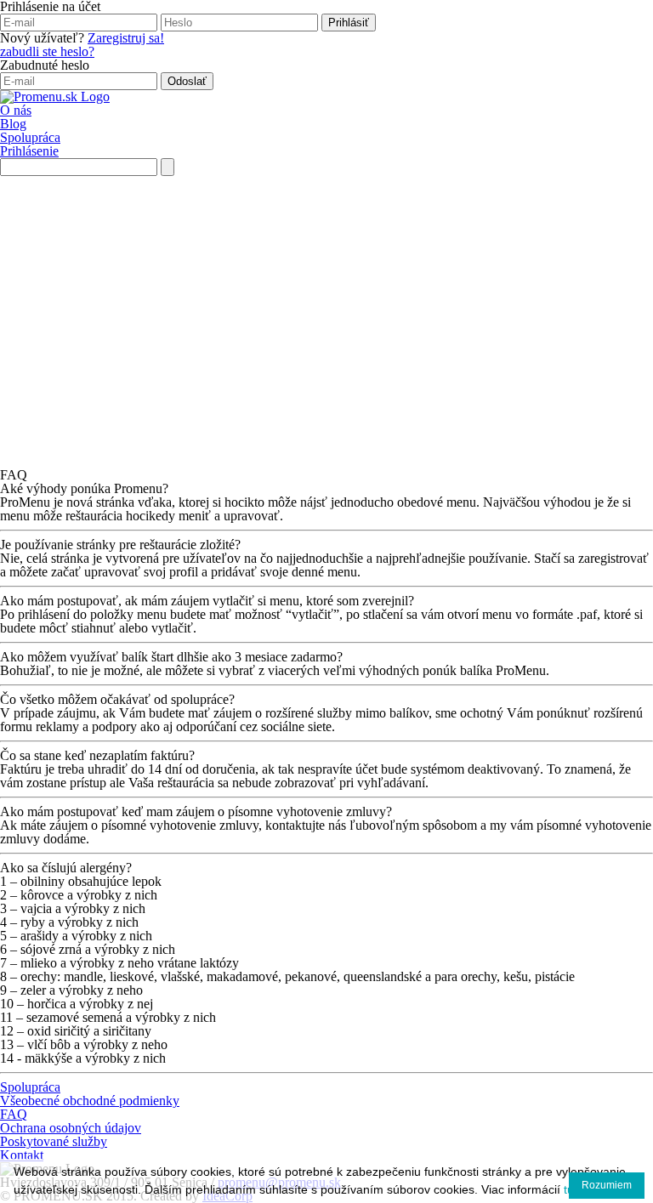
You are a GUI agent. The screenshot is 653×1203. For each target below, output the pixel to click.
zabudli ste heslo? (47, 51)
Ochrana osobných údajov (70, 1128)
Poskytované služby (53, 1141)
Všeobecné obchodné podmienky (89, 1100)
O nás (15, 110)
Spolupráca (30, 137)
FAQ (13, 1114)
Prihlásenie (29, 151)
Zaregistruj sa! (126, 38)
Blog (13, 123)
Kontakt (21, 1155)
